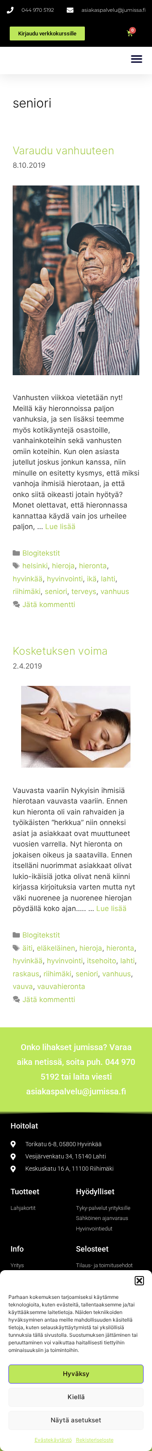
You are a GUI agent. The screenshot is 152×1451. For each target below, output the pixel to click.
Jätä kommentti (48, 604)
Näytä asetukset (76, 1420)
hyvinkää (28, 579)
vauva (23, 986)
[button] (139, 1280)
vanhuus (114, 591)
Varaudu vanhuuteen (63, 150)
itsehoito (101, 961)
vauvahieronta (61, 986)
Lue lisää (60, 526)
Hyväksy (76, 1374)
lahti (108, 579)
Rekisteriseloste (95, 1440)
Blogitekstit (41, 553)
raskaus (26, 974)
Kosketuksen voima (60, 651)
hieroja (63, 566)
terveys (83, 591)
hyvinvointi (65, 579)
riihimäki (27, 591)
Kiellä (76, 1397)
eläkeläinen (56, 948)
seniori (56, 591)
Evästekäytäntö (53, 1440)
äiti (27, 948)
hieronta (93, 566)
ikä (92, 579)
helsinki (35, 566)
